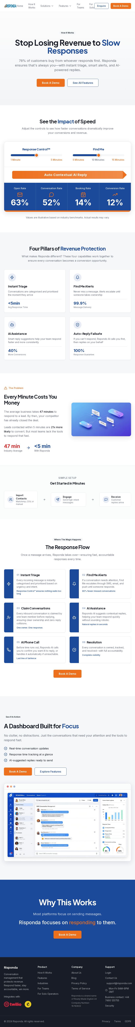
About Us (76, 972)
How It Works (31, 6)
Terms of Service (80, 988)
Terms (117, 1021)
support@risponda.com (119, 983)
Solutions (45, 5)
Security (109, 1005)
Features (63, 5)
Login (108, 972)
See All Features (83, 82)
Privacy (106, 1021)
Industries (43, 983)
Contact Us (111, 978)
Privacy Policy (79, 983)
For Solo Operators (48, 993)
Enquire (101, 5)
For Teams (80, 6)
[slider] (37, 155)
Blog (73, 978)
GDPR (128, 1021)
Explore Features (50, 771)
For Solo (91, 6)
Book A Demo (120, 5)
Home (20, 5)
